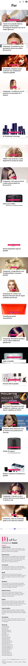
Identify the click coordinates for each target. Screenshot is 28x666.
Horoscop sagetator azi (7, 647)
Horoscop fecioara (6, 637)
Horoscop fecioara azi (7, 642)
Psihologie (15, 583)
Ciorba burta (10, 605)
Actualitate (5, 617)
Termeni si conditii (17, 662)
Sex (11, 550)
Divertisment (14, 154)
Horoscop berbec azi (7, 654)
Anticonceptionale (18, 584)
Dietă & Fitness (6, 590)
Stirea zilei (13, 618)
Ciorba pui (4, 605)
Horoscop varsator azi (7, 648)
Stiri (14, 424)
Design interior (16, 611)
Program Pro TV (5, 561)
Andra (14, 559)
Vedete (14, 289)
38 (20, 528)
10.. (6, 528)
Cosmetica (14, 65)
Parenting (22, 611)
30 (9, 528)
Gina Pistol (22, 559)
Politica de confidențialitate (7, 662)
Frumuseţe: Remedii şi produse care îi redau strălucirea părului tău (14, 340)
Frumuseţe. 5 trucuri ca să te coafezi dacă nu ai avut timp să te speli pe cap (14, 498)
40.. (23, 528)
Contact (4, 663)
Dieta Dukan (11, 592)
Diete (3, 592)
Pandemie (5, 621)
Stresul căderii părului (11, 384)
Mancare (4, 601)
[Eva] (4, 1)
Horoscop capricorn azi (7, 644)
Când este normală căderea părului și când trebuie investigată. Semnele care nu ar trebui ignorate (14, 26)
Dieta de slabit (5, 594)
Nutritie (22, 593)
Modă (3, 572)
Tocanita (11, 602)
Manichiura (7, 568)
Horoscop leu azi (6, 651)
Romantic (9, 548)
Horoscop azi (5, 629)
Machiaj (22, 566)
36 (17, 528)
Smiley (11, 559)
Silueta (18, 594)
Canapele (4, 611)
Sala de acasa (10, 596)
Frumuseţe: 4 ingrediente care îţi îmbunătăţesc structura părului (13, 273)
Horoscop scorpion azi (7, 646)
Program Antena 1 (14, 561)
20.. (8, 528)
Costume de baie (6, 575)
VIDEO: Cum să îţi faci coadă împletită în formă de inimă (13, 160)
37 (18, 528)
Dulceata (7, 602)
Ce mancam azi (17, 605)
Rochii (5, 566)
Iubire (3, 550)
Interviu (9, 618)
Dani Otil (7, 559)
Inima (11, 583)
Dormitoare (9, 611)
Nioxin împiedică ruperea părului (12, 250)
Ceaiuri (7, 583)
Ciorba (11, 601)
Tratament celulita (8, 569)
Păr (2, 566)
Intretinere (4, 593)
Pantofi (12, 575)
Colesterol (10, 584)
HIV (6, 587)
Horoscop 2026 (5, 626)
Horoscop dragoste (6, 630)
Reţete (4, 599)
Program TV (19, 560)
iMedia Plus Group (15, 659)
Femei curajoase (22, 612)
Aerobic (9, 593)
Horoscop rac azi (6, 639)
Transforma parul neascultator (9, 317)
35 (16, 528)
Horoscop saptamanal (7, 655)
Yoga (20, 592)
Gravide (16, 612)
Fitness (6, 592)
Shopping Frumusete (14, 132)
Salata (19, 601)
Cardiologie (8, 586)
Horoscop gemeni (6, 638)
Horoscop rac (5, 635)
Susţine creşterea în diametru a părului (14, 474)
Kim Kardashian (21, 556)
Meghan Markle (5, 556)
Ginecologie (21, 583)
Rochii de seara (9, 574)
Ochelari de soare (15, 577)
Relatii (19, 548)
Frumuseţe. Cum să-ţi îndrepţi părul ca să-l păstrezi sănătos (13, 519)
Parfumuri (13, 566)
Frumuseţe (5, 565)
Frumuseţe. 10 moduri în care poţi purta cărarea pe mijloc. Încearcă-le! (13, 48)
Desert (8, 603)
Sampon (12, 568)
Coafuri (14, 42)
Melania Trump (12, 560)
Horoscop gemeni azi (7, 641)
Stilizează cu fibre (9, 204)
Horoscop (4, 625)
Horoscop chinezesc (6, 631)
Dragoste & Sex (6, 547)
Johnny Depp (5, 557)
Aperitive (4, 603)
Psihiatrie (14, 587)
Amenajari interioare (15, 610)
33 (13, 528)
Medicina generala (14, 20)
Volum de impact (9, 451)
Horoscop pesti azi (6, 650)
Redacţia (24, 662)
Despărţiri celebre (11, 620)
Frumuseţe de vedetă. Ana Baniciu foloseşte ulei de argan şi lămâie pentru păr (14, 295)
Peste (14, 601)
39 (21, 528)
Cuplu (23, 548)
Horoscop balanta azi (7, 652)
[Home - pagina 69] (27, 528)
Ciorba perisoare (22, 603)
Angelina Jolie (18, 557)
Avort (19, 586)
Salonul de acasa (17, 569)
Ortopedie (9, 587)
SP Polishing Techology (11, 136)
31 (10, 528)
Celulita (19, 568)
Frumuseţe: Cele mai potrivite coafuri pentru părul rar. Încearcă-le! (13, 183)
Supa (3, 602)
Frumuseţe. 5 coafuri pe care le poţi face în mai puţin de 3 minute (13, 93)
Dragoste (4, 548)
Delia (18, 559)
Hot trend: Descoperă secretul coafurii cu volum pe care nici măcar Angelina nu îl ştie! (13, 408)
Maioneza (12, 603)
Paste (7, 601)
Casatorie (7, 550)
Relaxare (17, 592)
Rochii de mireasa (17, 574)
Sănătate (4, 581)
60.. (26, 528)
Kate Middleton (13, 556)
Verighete (8, 577)
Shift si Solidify (8, 361)
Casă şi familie (6, 608)
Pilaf (16, 603)
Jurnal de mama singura (7, 612)
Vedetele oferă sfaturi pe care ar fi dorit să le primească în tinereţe (13, 430)
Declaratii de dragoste (12, 551)
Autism (3, 614)
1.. (4, 528)
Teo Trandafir (11, 557)
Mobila (22, 610)
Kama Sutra (15, 550)
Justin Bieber (5, 560)
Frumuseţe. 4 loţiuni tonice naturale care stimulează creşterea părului (12, 71)
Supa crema (21, 602)
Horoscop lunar (5, 634)
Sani (3, 568)
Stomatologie (5, 584)
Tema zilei (19, 618)
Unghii (8, 566)
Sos (17, 601)
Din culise (4, 618)
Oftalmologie (15, 586)
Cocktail (16, 602)
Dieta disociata (12, 594)
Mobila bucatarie (6, 610)
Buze (16, 568)
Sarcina (3, 583)
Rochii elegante (17, 575)
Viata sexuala (14, 548)
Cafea (23, 601)
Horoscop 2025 (5, 627)
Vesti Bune (19, 620)
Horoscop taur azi (6, 643)
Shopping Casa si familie (14, 357)
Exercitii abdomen (15, 593)
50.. (24, 528)
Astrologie (4, 633)
